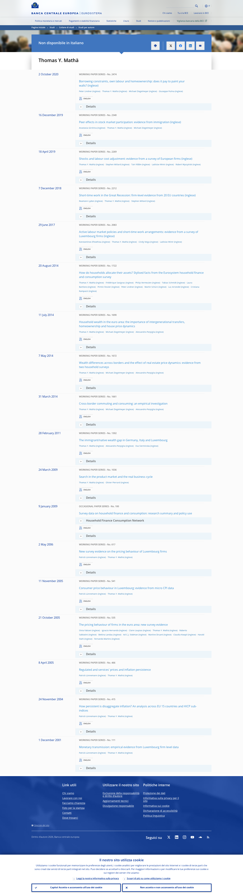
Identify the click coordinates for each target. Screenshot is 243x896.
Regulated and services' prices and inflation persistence (115, 670)
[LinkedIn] (176, 837)
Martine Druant (155, 635)
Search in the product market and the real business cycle (116, 477)
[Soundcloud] (200, 837)
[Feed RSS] (208, 837)
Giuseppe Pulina (166, 91)
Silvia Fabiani (85, 631)
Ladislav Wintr (158, 165)
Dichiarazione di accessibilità (160, 811)
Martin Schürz (151, 287)
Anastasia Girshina (88, 128)
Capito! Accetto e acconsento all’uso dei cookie (76, 888)
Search (196, 6)
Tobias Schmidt (169, 283)
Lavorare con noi (72, 798)
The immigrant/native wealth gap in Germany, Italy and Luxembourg (123, 440)
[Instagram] (184, 837)
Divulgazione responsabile (118, 806)
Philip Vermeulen (143, 283)
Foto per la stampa (73, 808)
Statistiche (111, 21)
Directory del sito (41, 825)
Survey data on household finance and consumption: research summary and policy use (135, 513)
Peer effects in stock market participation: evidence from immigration (124, 122)
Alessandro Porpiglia (145, 332)
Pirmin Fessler (104, 287)
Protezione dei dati (154, 793)
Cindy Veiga (144, 242)
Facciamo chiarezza (73, 803)
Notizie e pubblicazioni (159, 21)
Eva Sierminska (143, 446)
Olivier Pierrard (113, 483)
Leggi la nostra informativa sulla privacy (97, 879)
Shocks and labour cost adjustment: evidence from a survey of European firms (130, 159)
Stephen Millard (113, 165)
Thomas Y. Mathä (110, 91)
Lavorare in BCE (201, 13)
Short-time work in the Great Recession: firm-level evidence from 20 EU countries (131, 195)
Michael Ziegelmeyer (138, 91)
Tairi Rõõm (136, 165)
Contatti (67, 813)
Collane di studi (66, 28)
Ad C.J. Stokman (130, 635)
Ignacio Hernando (110, 631)
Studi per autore (86, 28)
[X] (168, 837)
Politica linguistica (154, 816)
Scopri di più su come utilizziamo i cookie (148, 879)
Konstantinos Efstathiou (90, 242)
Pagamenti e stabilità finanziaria (84, 21)
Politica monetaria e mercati (48, 21)
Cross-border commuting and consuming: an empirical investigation (123, 403)
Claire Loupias (135, 631)
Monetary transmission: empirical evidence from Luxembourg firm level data (129, 747)
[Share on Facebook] (180, 46)
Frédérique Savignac (115, 283)
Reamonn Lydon (86, 201)
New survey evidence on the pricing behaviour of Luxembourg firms (123, 551)
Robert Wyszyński (184, 165)
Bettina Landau (105, 635)
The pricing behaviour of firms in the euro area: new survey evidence (123, 625)
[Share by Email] (200, 46)
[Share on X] (170, 46)
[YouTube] (192, 837)
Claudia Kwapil (180, 635)
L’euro (126, 21)
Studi (138, 21)
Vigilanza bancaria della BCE (190, 21)
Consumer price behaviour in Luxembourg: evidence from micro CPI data (126, 588)
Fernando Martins (102, 639)
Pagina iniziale (38, 28)
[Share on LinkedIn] (190, 46)
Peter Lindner (85, 91)
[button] (202, 6)
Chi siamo (167, 13)
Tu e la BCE (183, 13)
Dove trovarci (70, 818)
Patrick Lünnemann (88, 557)
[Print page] (155, 46)
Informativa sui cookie (156, 806)
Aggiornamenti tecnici (116, 801)
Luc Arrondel (174, 287)
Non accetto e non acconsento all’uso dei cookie (167, 888)
